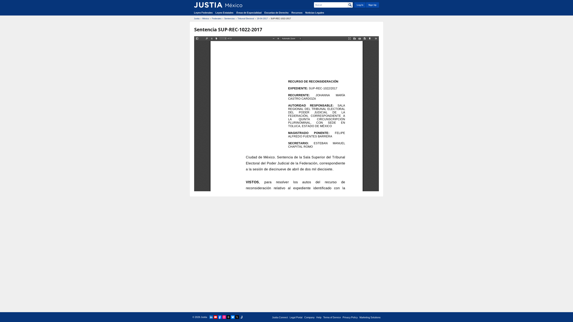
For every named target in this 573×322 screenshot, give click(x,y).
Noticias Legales (314, 12)
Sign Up (372, 5)
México (205, 18)
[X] (237, 317)
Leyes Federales (203, 12)
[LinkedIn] (211, 317)
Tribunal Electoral (246, 18)
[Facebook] (220, 317)
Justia (197, 18)
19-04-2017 (262, 18)
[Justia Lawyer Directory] (241, 317)
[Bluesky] (233, 317)
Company (309, 317)
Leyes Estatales (224, 12)
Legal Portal (296, 317)
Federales (216, 18)
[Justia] (208, 5)
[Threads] (228, 317)
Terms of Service (332, 317)
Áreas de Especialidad (249, 12)
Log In (360, 5)
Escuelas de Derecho (276, 12)
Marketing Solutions (370, 317)
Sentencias (229, 18)
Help (318, 317)
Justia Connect (280, 317)
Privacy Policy (350, 317)
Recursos (296, 12)
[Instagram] (224, 317)
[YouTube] (215, 317)
